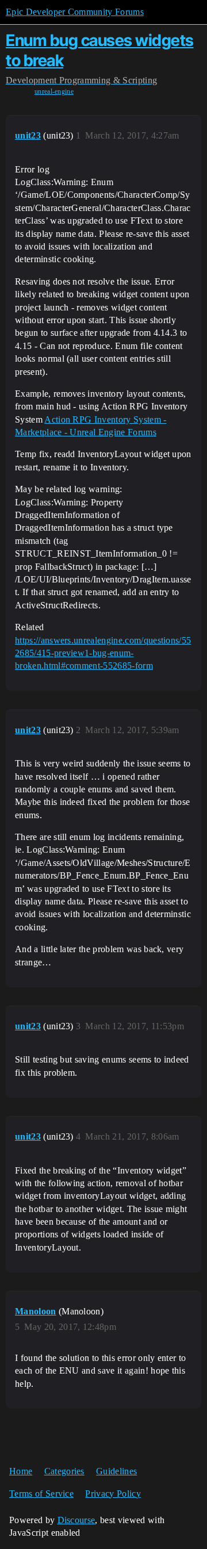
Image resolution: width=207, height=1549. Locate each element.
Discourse (76, 1520)
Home (20, 1471)
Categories (64, 1471)
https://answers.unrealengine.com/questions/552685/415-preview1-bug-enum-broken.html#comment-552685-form (103, 653)
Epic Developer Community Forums (75, 12)
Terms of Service (41, 1493)
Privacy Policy (112, 1493)
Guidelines (116, 1471)
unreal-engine (54, 91)
